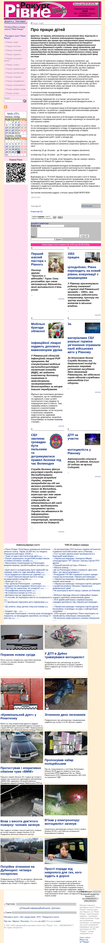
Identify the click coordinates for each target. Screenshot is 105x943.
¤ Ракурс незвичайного (15, 85)
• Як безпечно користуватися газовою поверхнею (76, 618)
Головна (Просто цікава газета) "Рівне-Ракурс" (14, 28)
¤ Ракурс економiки (13, 50)
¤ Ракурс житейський (14, 73)
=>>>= (61, 299)
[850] (34, 593)
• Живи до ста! (11, 581)
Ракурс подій (37, 23)
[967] (33, 595)
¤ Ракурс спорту (12, 65)
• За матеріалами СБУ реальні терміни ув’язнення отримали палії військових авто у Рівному (77, 550)
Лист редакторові (27, 917)
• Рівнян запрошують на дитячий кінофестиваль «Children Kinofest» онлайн (27, 559)
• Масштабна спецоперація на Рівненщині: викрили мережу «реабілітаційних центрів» (24, 564)
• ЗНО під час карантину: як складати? (22, 588)
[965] (31, 561)
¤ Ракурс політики (13, 46)
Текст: (33, 237)
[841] (34, 590)
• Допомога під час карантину (18, 595)
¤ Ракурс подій (11, 42)
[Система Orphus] (47, 218)
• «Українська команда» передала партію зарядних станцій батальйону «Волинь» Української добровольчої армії (77, 586)
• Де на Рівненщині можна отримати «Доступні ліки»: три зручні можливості (75, 571)
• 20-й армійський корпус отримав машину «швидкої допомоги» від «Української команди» (75, 601)
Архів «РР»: (13, 113)
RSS (39, 917)
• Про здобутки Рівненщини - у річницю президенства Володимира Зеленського (23, 585)
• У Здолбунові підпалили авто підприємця (24, 602)
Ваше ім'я (35, 226)
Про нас (7, 921)
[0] (32, 554)
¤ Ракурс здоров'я (13, 54)
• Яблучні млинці (60, 568)
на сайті (41, 921)
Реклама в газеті (11, 917)
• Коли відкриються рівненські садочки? (22, 574)
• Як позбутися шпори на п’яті (18, 593)
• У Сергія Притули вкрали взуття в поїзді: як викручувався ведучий (24, 578)
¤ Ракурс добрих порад (15, 89)
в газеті (57, 921)
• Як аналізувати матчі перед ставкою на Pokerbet (76, 590)
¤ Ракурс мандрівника (14, 81)
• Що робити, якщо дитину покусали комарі (24, 607)
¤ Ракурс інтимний (13, 77)
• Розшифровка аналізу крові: (18, 590)
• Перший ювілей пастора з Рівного (69, 565)
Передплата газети (50, 917)
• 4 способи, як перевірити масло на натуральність (28, 597)
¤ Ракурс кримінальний (15, 69)
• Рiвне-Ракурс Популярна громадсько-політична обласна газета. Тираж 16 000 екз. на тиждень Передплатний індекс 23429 (27, 551)
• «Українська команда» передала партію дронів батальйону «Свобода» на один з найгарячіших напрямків (75, 609)
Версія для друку (86, 206)
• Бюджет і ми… (11, 611)
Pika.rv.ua (84, 940)
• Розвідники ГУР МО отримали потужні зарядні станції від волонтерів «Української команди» (75, 575)
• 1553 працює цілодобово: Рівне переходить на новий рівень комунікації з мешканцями (75, 614)
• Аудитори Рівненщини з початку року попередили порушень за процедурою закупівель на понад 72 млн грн (28, 615)
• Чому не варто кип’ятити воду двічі (21, 556)
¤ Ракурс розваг (12, 93)
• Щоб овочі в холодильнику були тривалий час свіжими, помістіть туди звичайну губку (26, 571)
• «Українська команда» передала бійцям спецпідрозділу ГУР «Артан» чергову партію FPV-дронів (76, 560)
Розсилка (24, 921)
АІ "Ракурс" (85, 942)
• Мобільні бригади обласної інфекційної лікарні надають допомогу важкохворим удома (75, 596)
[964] (40, 556)
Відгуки (16, 921)
